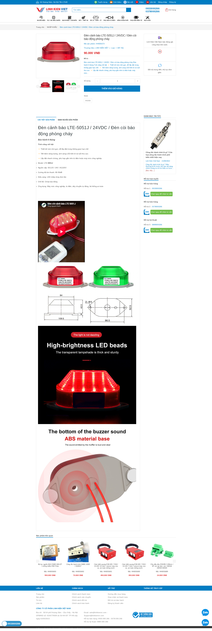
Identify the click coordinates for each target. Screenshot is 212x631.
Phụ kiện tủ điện (109, 20)
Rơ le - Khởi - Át (96, 20)
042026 (88, 101)
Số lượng (87, 81)
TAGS (86, 96)
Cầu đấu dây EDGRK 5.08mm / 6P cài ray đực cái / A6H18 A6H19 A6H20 (134, 566)
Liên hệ (153, 2)
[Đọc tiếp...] (150, 168)
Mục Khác (147, 20)
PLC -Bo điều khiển (53, 20)
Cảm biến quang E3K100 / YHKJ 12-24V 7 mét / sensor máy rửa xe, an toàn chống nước (106, 566)
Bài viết (130, 2)
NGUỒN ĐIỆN (41, 20)
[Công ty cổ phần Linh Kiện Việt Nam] (52, 9)
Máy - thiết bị (83, 20)
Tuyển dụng (102, 2)
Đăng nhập (162, 2)
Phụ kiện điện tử (136, 20)
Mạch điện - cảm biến (69, 20)
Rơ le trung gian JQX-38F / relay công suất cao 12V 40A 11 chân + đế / (162, 566)
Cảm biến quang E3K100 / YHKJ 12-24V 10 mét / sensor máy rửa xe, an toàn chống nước (78, 566)
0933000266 (152, 8)
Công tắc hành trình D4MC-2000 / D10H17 (50, 565)
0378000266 (152, 11)
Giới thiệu (117, 2)
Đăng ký (172, 2)
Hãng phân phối (122, 20)
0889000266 (157, 222)
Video (141, 2)
